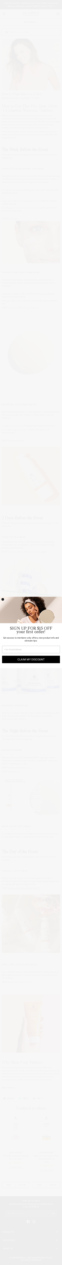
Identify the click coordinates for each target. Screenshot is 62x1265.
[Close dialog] (2, 599)
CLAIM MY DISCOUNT (31, 659)
